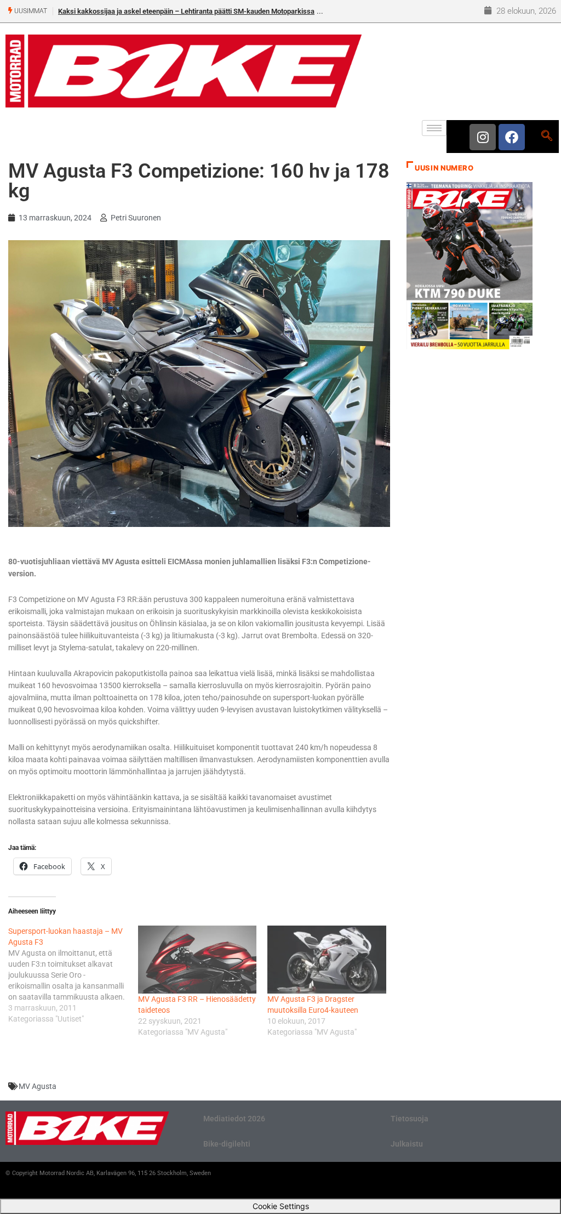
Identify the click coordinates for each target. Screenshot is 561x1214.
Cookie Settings (281, 1206)
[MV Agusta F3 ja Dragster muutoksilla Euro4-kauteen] (326, 960)
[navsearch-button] (546, 136)
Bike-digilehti (226, 1143)
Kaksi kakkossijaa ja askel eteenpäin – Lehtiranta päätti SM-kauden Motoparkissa (186, 11)
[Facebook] (512, 137)
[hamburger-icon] (434, 128)
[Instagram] (483, 137)
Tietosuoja (409, 1118)
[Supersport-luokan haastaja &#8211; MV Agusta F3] (73, 975)
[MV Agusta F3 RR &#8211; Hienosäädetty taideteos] (197, 960)
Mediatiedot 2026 (234, 1118)
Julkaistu (407, 1143)
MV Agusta (37, 1086)
